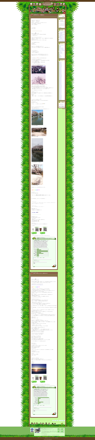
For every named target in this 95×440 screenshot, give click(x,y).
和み (59, 54)
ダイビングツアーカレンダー (37, 5)
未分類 (60, 55)
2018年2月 (60, 83)
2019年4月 (60, 71)
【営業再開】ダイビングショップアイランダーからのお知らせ (62, 34)
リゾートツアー (61, 53)
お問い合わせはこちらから (64, 5)
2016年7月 (60, 99)
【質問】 (38, 257)
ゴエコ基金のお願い (40, 5)
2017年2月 (60, 93)
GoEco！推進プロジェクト (61, 5)
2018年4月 (60, 81)
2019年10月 (60, 66)
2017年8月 (60, 88)
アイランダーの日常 (61, 49)
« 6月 (60, 27)
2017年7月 (60, 89)
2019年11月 (60, 65)
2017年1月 (60, 94)
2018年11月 (60, 75)
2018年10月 (60, 76)
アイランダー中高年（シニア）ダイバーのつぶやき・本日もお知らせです (62, 40)
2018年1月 (60, 84)
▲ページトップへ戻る (62, 436)
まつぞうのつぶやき (61, 48)
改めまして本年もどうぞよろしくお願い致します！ (40, 273)
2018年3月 (60, 82)
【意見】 (41, 257)
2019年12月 (60, 64)
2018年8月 (60, 78)
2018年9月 (60, 77)
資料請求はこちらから (31, 5)
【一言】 (35, 257)
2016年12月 (60, 95)
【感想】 (44, 257)
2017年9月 (60, 87)
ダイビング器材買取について (57, 5)
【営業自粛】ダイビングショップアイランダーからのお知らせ (62, 38)
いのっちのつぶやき (61, 45)
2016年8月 (60, 98)
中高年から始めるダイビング (34, 5)
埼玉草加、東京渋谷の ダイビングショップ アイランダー (47, 428)
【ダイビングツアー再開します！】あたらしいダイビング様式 (62, 32)
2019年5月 (60, 70)
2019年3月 (60, 72)
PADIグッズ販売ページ (55, 5)
